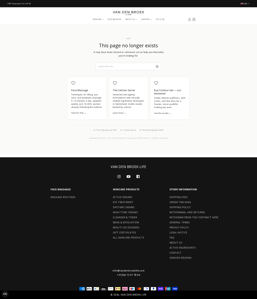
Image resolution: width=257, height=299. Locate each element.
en (245, 3)
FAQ (172, 237)
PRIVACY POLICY (179, 227)
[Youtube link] (128, 176)
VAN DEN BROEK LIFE (134, 294)
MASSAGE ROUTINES (63, 197)
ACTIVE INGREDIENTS (183, 247)
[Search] (157, 66)
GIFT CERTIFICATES (124, 232)
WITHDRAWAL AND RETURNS (187, 212)
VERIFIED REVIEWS (181, 257)
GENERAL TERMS (180, 222)
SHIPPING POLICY (180, 207)
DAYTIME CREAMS (124, 207)
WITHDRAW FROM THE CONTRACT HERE (194, 217)
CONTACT (176, 252)
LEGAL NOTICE (178, 232)
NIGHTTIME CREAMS (125, 212)
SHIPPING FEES (179, 197)
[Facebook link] (138, 176)
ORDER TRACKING (180, 202)
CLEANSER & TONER (125, 217)
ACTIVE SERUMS (122, 197)
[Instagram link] (119, 176)
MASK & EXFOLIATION (126, 222)
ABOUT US (176, 242)
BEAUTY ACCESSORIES (126, 227)
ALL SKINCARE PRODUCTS (128, 237)
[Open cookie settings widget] (5, 294)
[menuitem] (98, 19)
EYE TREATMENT (123, 202)
